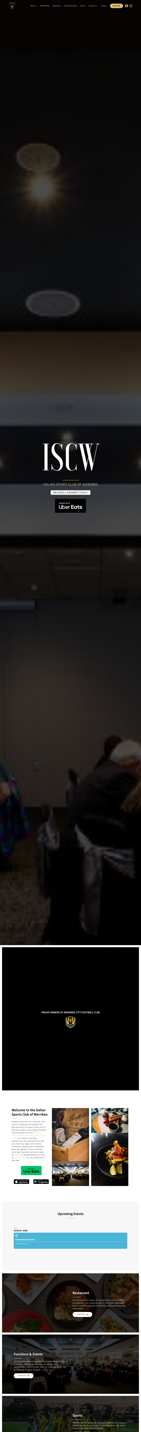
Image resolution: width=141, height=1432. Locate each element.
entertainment (20, 1158)
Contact (103, 6)
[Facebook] (126, 5)
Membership (44, 6)
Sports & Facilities (70, 6)
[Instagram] (130, 5)
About (32, 6)
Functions (91, 6)
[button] (82, 1314)
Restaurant (56, 6)
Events (82, 6)
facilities (17, 1155)
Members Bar (23, 1135)
